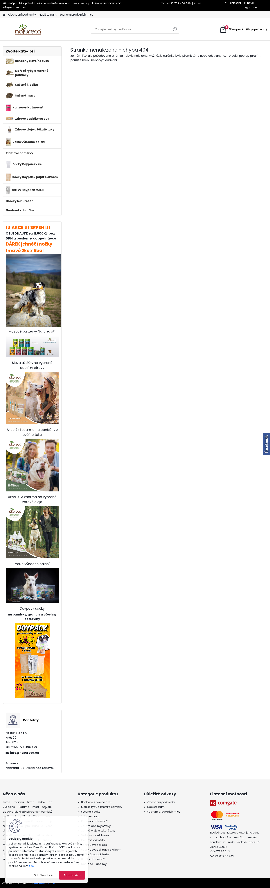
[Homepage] (4, 14)
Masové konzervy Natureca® (32, 331)
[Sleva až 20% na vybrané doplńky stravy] (32, 374)
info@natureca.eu (14, 7)
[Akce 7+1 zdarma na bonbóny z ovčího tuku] (32, 441)
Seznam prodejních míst (76, 15)
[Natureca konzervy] (32, 337)
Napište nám (48, 15)
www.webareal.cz (43, 883)
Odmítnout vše (43, 875)
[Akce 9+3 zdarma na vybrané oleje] (32, 508)
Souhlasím (72, 875)
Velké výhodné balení (32, 564)
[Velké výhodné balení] (32, 570)
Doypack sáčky (32, 608)
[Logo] (28, 29)
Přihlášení (235, 3)
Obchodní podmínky (22, 15)
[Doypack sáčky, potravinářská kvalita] (32, 660)
